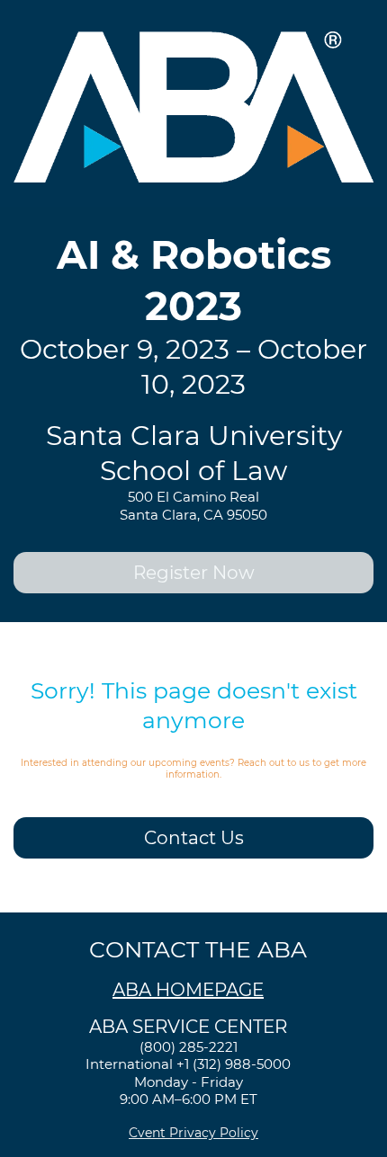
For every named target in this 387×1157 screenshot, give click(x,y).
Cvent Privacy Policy (193, 1133)
